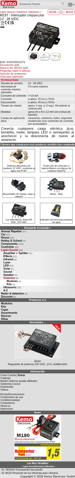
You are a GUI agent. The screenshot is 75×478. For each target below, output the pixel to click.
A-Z (5, 290)
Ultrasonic (12, 287)
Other (4, 319)
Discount (8, 296)
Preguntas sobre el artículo (15, 70)
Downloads (6, 386)
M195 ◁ (54, 12)
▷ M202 (68, 12)
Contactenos (7, 403)
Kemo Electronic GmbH (59, 476)
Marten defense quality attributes (18, 381)
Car (5, 234)
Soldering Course (10, 383)
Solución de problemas (13, 73)
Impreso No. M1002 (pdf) (14, 68)
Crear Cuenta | (12, 375)
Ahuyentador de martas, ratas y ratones (19, 195)
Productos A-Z (37, 300)
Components (12, 243)
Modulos (6, 303)
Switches (10, 278)
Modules (14, 281)
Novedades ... (38, 322)
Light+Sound (11, 250)
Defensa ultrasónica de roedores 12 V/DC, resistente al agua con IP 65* (19, 168)
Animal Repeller (13, 231)
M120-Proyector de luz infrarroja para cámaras (31, 473)
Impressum (6, 408)
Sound (7, 271)
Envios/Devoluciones (12, 394)
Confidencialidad (10, 400)
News (37, 412)
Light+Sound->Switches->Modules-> (20, 12)
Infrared (10, 259)
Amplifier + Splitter (17, 253)
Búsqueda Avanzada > (37, 227)
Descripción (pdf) (9, 65)
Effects (10, 256)
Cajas (4, 309)
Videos (4, 389)
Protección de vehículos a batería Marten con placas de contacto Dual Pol (56, 168)
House (7, 237)
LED (8, 265)
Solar (8, 268)
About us (5, 405)
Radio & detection (14, 293)
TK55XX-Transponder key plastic (24, 469)
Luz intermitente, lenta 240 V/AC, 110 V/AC (19, 220)
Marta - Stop (56, 194)
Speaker (10, 274)
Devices (6, 315)
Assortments (9, 312)
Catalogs (5, 378)
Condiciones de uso (11, 397)
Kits (11, 284)
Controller (10, 246)
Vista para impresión (11, 76)
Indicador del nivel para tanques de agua (56, 220)
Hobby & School (13, 240)
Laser (6, 262)
